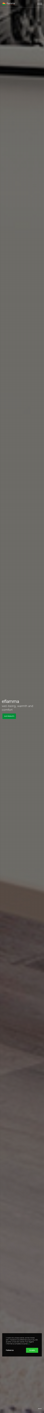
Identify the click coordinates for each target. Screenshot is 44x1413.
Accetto (32, 1350)
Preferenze (10, 1350)
